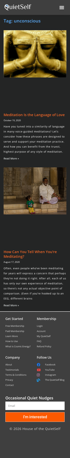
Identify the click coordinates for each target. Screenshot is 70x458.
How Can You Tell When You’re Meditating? (30, 254)
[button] (62, 7)
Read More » (11, 158)
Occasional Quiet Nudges (29, 397)
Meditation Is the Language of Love (34, 114)
